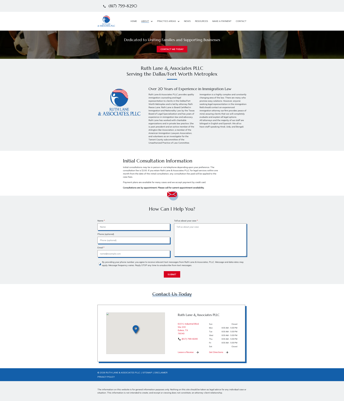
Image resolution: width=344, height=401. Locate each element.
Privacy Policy (106, 376)
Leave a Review (186, 352)
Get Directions (216, 352)
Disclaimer (160, 372)
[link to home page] (106, 21)
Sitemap (147, 372)
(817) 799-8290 (189, 338)
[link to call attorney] (118, 6)
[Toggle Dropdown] (152, 21)
